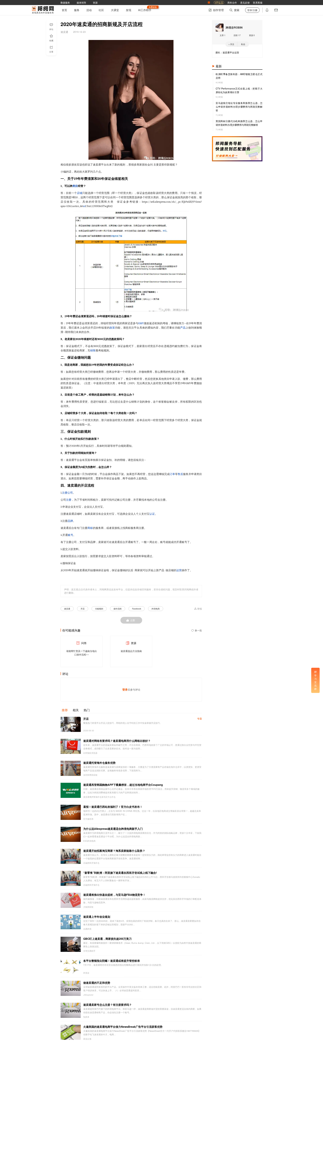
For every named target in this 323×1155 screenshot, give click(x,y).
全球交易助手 (89, 951)
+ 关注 (231, 44)
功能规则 (99, 608)
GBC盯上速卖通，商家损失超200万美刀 (107, 939)
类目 (75, 186)
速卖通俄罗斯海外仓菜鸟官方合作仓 (99, 797)
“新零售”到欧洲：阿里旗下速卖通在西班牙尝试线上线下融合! (120, 873)
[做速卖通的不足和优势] (71, 988)
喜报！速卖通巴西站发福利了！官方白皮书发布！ (112, 807)
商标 (90, 528)
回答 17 (237, 35)
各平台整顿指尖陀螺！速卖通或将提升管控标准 (111, 961)
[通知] (267, 10)
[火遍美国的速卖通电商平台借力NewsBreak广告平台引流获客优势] (71, 1032)
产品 (183, 327)
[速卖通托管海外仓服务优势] (71, 768)
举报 (199, 608)
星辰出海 (87, 1039)
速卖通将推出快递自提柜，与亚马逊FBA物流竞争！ (114, 895)
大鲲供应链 (88, 907)
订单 (172, 474)
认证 (152, 513)
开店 (83, 608)
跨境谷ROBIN (234, 27)
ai (84, 206)
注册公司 (67, 492)
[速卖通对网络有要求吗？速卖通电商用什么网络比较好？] (71, 746)
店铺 (79, 193)
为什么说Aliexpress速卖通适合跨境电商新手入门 (113, 829)
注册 (68, 499)
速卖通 (67, 608)
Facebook (136, 608)
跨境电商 (156, 608)
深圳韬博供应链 (90, 775)
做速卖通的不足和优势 (96, 983)
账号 (70, 535)
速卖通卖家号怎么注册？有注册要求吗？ (107, 1005)
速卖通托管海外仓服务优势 (99, 763)
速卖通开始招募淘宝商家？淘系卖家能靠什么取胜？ (114, 851)
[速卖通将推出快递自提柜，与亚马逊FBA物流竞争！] (71, 900)
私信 (243, 44)
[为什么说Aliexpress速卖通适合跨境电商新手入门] (71, 834)
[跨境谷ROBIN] (219, 27)
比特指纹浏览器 (90, 753)
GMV (141, 323)
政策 (112, 327)
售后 (180, 474)
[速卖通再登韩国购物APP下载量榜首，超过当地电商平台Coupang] (71, 790)
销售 (93, 350)
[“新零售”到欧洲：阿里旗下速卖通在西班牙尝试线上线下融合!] (71, 878)
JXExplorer (88, 995)
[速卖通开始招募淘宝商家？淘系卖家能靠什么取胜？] (71, 856)
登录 (125, 689)
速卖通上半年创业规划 (96, 917)
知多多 (86, 1017)
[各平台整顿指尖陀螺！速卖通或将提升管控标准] (71, 966)
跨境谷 (86, 973)
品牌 (70, 521)
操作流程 (118, 608)
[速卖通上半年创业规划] (71, 922)
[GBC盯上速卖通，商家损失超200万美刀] (71, 944)
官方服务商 (88, 819)
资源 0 (252, 35)
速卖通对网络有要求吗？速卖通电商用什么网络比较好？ (117, 741)
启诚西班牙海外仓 (91, 863)
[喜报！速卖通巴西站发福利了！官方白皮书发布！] (71, 812)
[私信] (276, 10)
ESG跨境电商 (89, 841)
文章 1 (222, 35)
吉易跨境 (87, 929)
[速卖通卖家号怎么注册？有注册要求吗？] (71, 1010)
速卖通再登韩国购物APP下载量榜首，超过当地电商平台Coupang (123, 785)
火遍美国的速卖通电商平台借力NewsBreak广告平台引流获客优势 (123, 1027)
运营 (179, 570)
